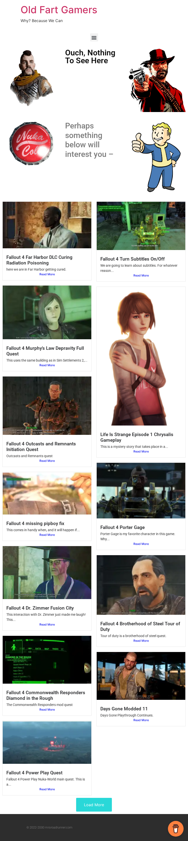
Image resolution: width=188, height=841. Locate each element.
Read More (47, 274)
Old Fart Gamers (59, 10)
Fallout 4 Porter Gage (122, 527)
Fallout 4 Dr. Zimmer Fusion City (40, 608)
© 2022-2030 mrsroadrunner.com (49, 827)
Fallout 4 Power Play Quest (34, 773)
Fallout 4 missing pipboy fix (35, 523)
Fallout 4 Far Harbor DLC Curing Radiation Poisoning (39, 260)
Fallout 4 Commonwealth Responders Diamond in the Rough (45, 695)
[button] (94, 37)
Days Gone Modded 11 (124, 709)
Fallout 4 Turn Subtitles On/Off (132, 259)
